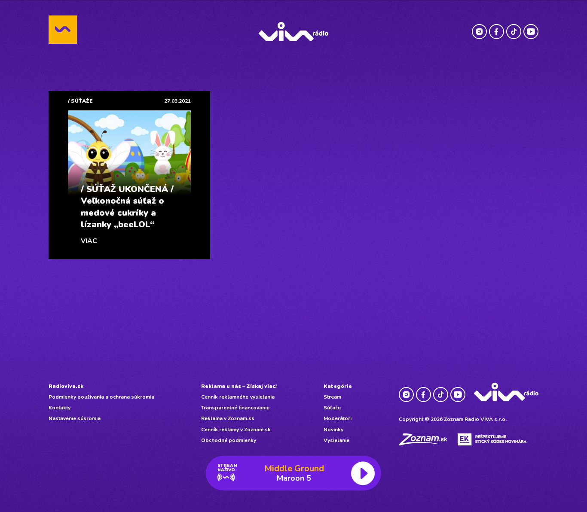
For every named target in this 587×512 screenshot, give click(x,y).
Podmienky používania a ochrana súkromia (101, 396)
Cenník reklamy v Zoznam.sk (236, 429)
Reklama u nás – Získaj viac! (239, 386)
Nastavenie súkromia (75, 418)
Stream (332, 396)
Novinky (333, 429)
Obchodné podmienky (228, 440)
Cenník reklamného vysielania (238, 396)
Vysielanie (336, 440)
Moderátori (338, 418)
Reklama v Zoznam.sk (227, 418)
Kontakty (59, 407)
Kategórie (338, 386)
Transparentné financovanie (235, 407)
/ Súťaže (80, 101)
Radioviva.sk (66, 386)
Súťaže (332, 407)
